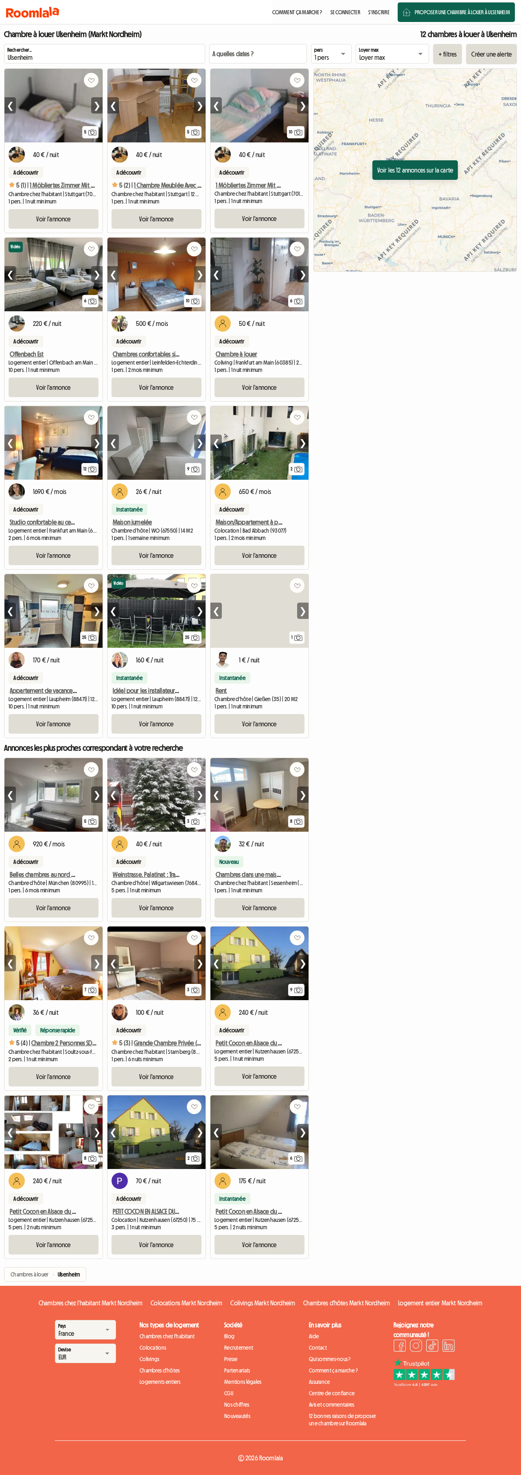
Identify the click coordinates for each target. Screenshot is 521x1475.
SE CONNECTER (345, 12)
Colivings (150, 1359)
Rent (221, 690)
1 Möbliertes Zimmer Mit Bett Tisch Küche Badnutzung (281, 185)
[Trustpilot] (424, 1384)
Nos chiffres (236, 1404)
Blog (229, 1336)
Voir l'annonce (53, 219)
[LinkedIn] (448, 1347)
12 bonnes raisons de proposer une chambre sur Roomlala (342, 1419)
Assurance (319, 1382)
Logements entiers (160, 1382)
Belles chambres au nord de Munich (53, 874)
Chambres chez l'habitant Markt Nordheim (90, 1303)
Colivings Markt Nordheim (262, 1303)
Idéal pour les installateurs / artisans (157, 690)
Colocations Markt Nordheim (186, 1303)
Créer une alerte (491, 54)
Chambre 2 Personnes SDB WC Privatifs (78, 1043)
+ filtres (447, 54)
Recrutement (238, 1347)
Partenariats (237, 1370)
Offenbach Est (27, 354)
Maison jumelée (132, 522)
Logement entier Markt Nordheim (440, 1303)
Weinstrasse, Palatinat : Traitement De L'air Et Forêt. (174, 874)
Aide (314, 1336)
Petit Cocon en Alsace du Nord (253, 1043)
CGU (228, 1393)
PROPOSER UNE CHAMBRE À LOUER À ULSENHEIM (462, 12)
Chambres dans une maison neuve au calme (269, 874)
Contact (318, 1347)
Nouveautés (237, 1416)
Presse (231, 1359)
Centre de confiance (332, 1393)
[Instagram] (416, 1347)
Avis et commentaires (332, 1404)
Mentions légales (242, 1382)
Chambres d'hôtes (160, 1370)
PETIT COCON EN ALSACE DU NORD (152, 1211)
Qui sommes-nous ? (330, 1359)
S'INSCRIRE (379, 12)
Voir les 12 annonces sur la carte (415, 170)
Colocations (153, 1347)
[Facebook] (400, 1347)
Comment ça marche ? (333, 1370)
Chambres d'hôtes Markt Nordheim (346, 1303)
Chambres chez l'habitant (167, 1336)
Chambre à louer (236, 354)
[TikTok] (432, 1347)
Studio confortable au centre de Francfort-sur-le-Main (75, 522)
